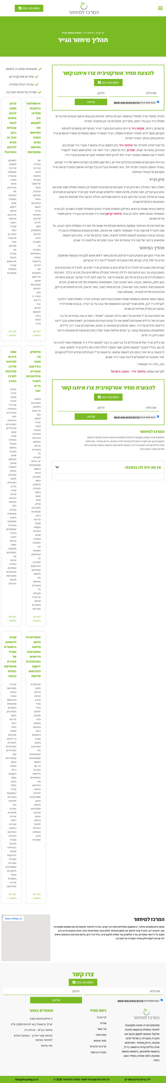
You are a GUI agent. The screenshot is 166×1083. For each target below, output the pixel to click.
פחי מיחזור (46, 1045)
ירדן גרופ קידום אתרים (138, 1079)
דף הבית (100, 32)
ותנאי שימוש (119, 102)
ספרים (131, 150)
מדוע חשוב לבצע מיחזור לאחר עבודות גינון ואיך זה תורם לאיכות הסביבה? (10, 127)
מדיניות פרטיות (132, 102)
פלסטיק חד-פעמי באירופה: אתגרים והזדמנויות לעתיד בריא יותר (33, 371)
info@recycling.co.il (26, 1079)
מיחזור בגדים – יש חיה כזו (38, 1030)
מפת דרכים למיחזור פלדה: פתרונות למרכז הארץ (11, 366)
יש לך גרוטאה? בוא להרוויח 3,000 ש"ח (31, 1024)
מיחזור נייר (88, 32)
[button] (160, 8)
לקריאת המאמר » (36, 333)
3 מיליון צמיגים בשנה (41, 1018)
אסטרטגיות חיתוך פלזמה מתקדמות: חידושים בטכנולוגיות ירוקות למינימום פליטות (33, 656)
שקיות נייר (137, 128)
